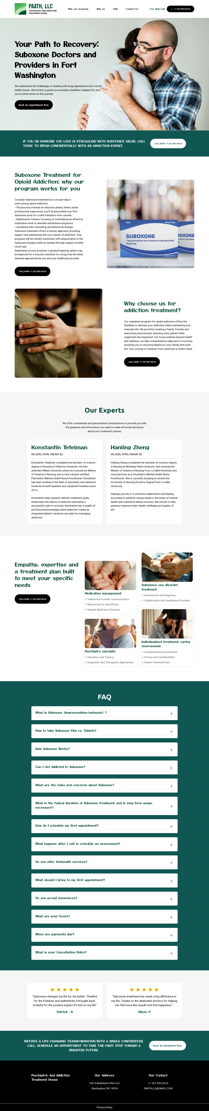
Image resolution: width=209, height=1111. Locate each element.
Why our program (78, 8)
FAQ (115, 8)
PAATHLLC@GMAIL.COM (158, 1088)
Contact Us (132, 8)
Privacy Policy (104, 1107)
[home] (35, 9)
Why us (101, 8)
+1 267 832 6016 (158, 1083)
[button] (104, 713)
